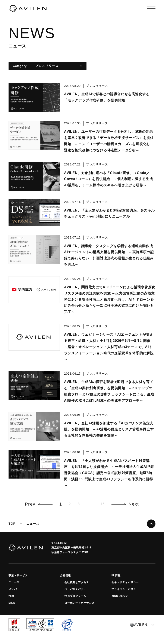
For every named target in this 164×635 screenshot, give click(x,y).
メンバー (14, 589)
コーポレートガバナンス (79, 602)
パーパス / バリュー (76, 589)
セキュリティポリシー (125, 582)
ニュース (14, 582)
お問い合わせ (119, 595)
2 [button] (70, 504)
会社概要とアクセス (76, 582)
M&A (12, 602)
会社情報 (65, 575)
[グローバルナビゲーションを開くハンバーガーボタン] (151, 8)
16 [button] (102, 504)
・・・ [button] (90, 504)
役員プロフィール (75, 595)
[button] (39, 504)
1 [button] (60, 504)
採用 (11, 595)
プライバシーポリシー (125, 589)
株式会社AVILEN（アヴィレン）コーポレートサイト (28, 8)
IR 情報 (116, 575)
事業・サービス (18, 575)
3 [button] (79, 504)
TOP (12, 523)
